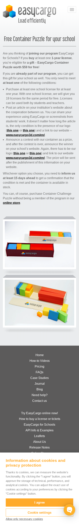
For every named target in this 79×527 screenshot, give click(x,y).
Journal (40, 383)
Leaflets (39, 436)
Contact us (39, 400)
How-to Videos (40, 360)
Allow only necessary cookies (24, 519)
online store (11, 202)
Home (39, 355)
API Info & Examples (39, 430)
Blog (39, 389)
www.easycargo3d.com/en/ (25, 135)
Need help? (40, 395)
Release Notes (39, 447)
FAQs (39, 372)
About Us (39, 441)
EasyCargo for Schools (39, 424)
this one (13, 130)
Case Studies (39, 378)
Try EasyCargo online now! (39, 413)
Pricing (39, 366)
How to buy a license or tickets (39, 418)
